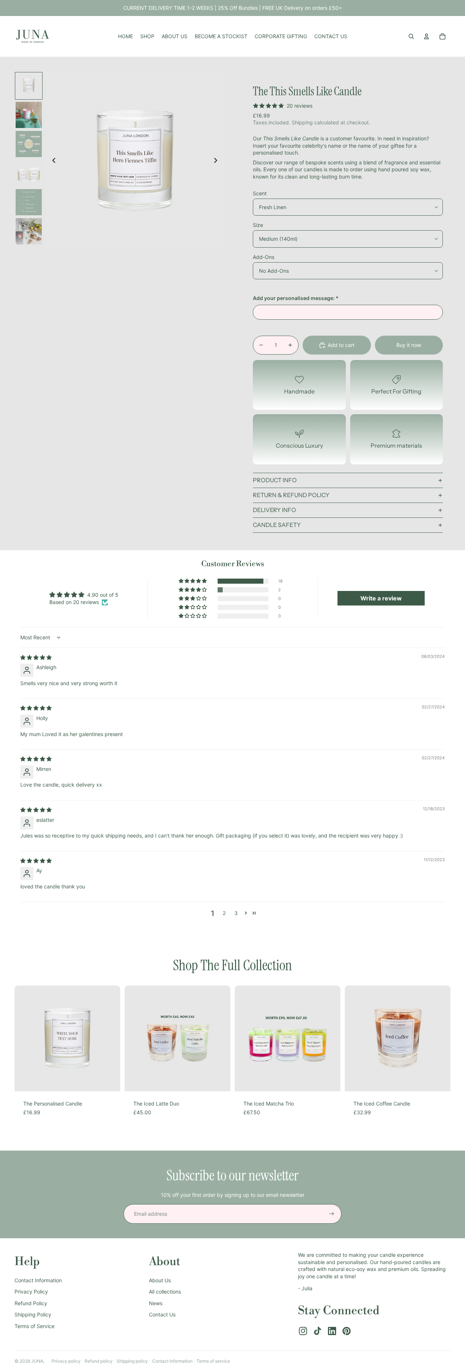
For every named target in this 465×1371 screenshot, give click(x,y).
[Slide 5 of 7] (29, 202)
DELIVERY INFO (274, 509)
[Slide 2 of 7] (29, 115)
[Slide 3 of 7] (29, 144)
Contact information (172, 1361)
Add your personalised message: (296, 298)
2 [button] (224, 913)
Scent (260, 193)
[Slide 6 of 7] (29, 231)
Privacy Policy (31, 1291)
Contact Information (38, 1280)
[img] (36, 657)
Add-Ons (263, 257)
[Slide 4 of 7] (29, 173)
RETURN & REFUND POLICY (291, 495)
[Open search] (411, 36)
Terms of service (213, 1361)
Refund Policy (31, 1303)
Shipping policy (132, 1361)
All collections (165, 1291)
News (155, 1303)
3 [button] (236, 913)
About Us (160, 1280)
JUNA (37, 1361)
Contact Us (162, 1314)
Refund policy (99, 1361)
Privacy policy (66, 1361)
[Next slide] (218, 161)
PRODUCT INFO (275, 480)
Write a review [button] (381, 598)
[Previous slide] (52, 161)
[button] (193, 581)
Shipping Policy (33, 1314)
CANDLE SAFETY (277, 524)
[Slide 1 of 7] (29, 86)
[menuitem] (125, 36)
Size (258, 225)
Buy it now (408, 345)
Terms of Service (34, 1326)
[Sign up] (331, 1213)
